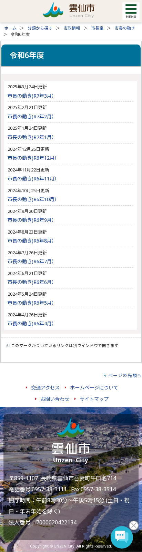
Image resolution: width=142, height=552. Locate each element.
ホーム (10, 28)
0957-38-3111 (49, 489)
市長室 (97, 28)
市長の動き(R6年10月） (33, 199)
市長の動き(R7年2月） (32, 116)
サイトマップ (94, 399)
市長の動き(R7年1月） (32, 137)
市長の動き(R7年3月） (32, 95)
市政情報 (71, 28)
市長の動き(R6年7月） (32, 261)
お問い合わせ (54, 399)
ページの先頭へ (125, 375)
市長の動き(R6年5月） (32, 302)
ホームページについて (94, 387)
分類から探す (40, 28)
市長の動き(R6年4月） (32, 323)
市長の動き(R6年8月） (32, 240)
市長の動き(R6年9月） (32, 220)
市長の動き (124, 28)
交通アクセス (45, 387)
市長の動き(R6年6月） (32, 282)
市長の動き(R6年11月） (33, 178)
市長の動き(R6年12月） (33, 158)
